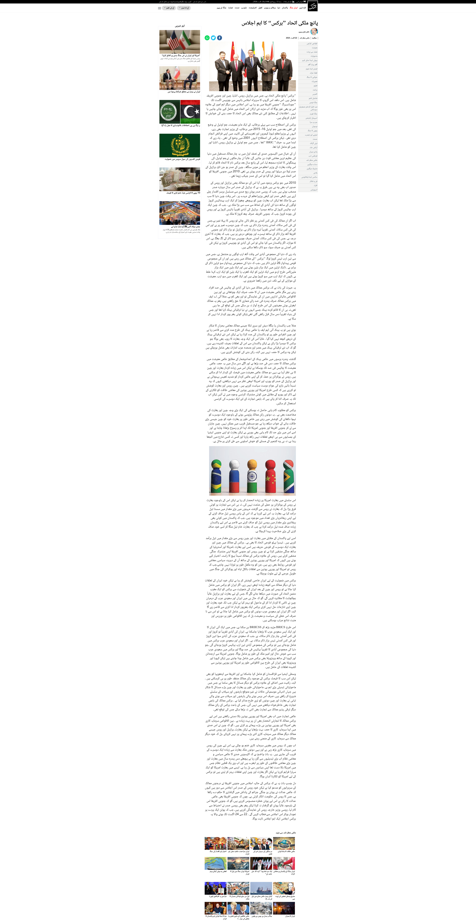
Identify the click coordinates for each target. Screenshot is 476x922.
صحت (237, 8)
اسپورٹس (314, 189)
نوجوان (314, 126)
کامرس (314, 94)
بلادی (315, 173)
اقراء (315, 185)
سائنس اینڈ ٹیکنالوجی (309, 177)
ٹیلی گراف (313, 143)
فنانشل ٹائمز (313, 98)
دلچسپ (244, 8)
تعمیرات (314, 81)
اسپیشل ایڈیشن (311, 118)
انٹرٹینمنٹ (253, 8)
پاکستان (285, 8)
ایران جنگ (294, 8)
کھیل (260, 8)
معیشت (314, 47)
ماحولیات (314, 56)
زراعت (315, 90)
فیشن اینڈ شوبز (311, 69)
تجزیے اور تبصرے (311, 135)
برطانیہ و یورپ (270, 8)
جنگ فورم (313, 114)
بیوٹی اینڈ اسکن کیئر (309, 60)
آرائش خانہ (313, 147)
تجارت (230, 8)
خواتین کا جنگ (312, 77)
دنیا (278, 8)
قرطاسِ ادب (313, 156)
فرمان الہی (299, 1)
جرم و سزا (313, 122)
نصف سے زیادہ (312, 52)
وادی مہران (313, 152)
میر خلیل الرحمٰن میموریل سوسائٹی (308, 108)
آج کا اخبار (185, 8)
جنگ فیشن (313, 102)
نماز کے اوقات (287, 1)
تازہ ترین (302, 8)
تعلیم (315, 85)
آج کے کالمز (170, 8)
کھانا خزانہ (313, 73)
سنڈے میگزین (312, 164)
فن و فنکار (313, 181)
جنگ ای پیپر (221, 8)
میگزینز (314, 38)
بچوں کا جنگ (312, 130)
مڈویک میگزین (312, 168)
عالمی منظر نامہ (305, 38)
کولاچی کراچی (312, 43)
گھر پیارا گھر (312, 64)
